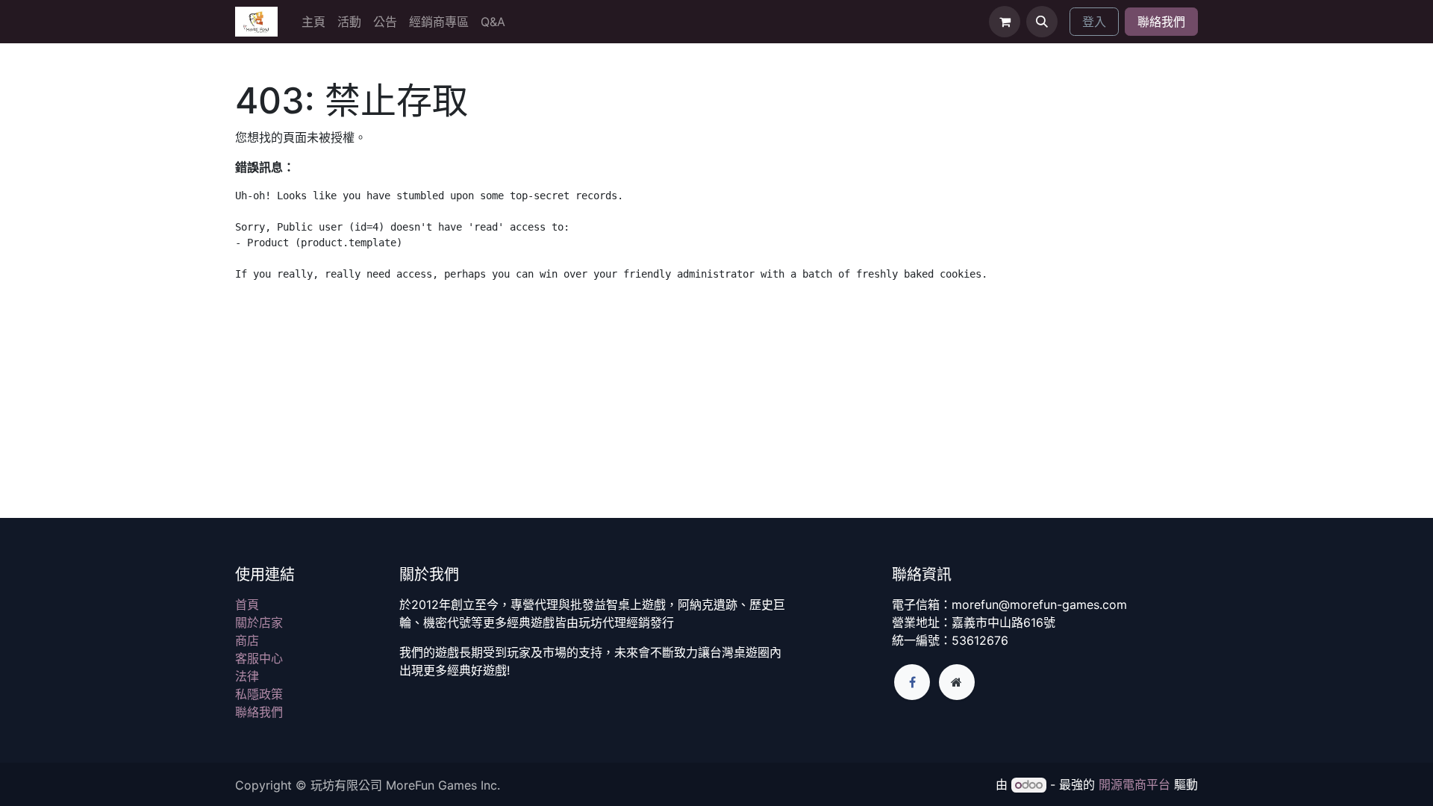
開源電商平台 (1134, 784)
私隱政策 (259, 694)
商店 (247, 640)
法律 (247, 676)
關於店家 (259, 622)
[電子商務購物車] (1004, 21)
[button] (1042, 21)
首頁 (247, 604)
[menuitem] (313, 22)
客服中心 (259, 658)
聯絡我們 (1161, 21)
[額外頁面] (957, 682)
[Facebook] (912, 682)
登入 (1094, 21)
